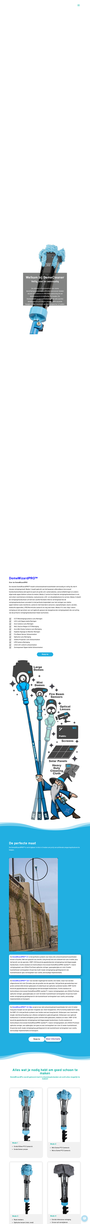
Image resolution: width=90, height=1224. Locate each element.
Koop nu (45, 654)
